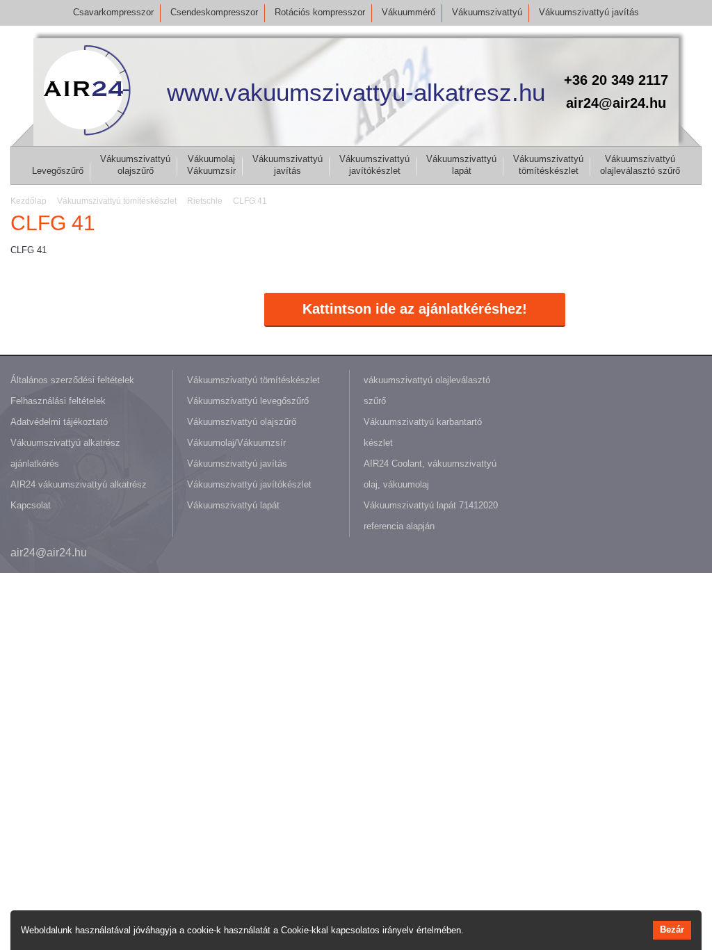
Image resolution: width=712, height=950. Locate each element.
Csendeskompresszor (214, 12)
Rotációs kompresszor (320, 12)
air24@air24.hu (616, 103)
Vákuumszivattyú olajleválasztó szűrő (640, 165)
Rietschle (204, 201)
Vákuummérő (408, 12)
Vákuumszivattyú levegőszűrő (248, 401)
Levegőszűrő (57, 171)
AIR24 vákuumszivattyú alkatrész (78, 484)
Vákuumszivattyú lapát (461, 165)
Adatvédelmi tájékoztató (59, 422)
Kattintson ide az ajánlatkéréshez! (414, 308)
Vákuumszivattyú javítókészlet (374, 165)
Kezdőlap (28, 201)
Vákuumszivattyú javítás (589, 12)
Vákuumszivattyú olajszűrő (135, 165)
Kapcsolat (30, 505)
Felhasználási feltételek (58, 401)
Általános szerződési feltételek (72, 380)
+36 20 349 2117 (616, 80)
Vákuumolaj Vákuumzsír (211, 165)
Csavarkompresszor (113, 12)
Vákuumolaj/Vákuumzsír (236, 442)
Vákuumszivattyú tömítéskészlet (548, 165)
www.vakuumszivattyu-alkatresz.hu (356, 92)
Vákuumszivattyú (487, 12)
